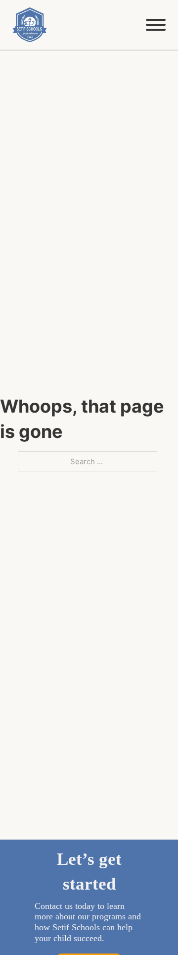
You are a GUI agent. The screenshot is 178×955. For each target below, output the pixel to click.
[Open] (156, 25)
